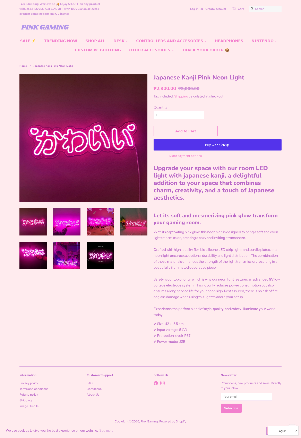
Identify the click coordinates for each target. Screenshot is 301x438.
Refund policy (28, 394)
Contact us (94, 389)
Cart (241, 9)
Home (23, 66)
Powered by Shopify (172, 421)
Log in (194, 9)
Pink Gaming (149, 421)
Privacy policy (28, 383)
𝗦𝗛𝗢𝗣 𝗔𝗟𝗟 (95, 40)
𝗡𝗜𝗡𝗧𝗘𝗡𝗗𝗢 (263, 40)
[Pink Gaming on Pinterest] (156, 384)
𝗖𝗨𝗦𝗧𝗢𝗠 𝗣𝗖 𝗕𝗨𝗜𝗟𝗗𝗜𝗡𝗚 (98, 50)
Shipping (181, 96)
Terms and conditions (33, 389)
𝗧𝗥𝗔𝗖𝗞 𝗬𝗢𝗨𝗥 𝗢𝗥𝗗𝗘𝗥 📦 (205, 50)
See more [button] (106, 430)
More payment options (185, 156)
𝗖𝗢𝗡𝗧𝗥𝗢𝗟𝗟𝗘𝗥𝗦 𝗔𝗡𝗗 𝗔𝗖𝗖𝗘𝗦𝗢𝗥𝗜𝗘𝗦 (170, 40)
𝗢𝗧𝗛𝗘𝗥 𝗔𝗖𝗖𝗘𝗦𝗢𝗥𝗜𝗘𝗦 (150, 50)
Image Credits (28, 406)
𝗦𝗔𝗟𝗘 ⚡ (28, 40)
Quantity (160, 107)
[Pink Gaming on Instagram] (162, 384)
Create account (215, 9)
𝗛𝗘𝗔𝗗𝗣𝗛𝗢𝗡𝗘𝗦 (229, 40)
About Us (93, 394)
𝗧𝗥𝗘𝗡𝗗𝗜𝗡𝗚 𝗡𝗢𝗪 (60, 40)
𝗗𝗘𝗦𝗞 (119, 40)
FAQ (90, 383)
